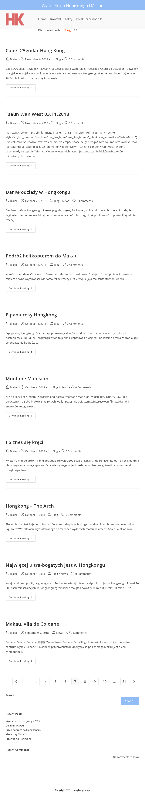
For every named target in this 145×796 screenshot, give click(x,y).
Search (10, 695)
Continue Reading (22, 88)
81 (124, 681)
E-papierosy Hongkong (31, 314)
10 (104, 681)
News (65, 201)
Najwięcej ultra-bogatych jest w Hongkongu (55, 565)
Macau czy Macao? (16, 734)
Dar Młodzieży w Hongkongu (38, 192)
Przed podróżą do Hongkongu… (24, 730)
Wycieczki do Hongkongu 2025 (23, 721)
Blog (58, 59)
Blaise (14, 59)
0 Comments (76, 59)
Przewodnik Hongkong (18, 738)
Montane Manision (27, 378)
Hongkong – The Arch (30, 506)
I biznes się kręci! (25, 442)
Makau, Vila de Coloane (32, 624)
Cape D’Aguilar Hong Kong (35, 50)
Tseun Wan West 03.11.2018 (37, 114)
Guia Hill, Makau (15, 725)
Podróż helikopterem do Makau (42, 256)
